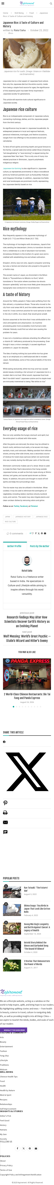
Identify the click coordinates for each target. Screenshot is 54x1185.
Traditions (4, 1065)
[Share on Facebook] (35, 533)
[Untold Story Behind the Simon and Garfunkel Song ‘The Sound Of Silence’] (12, 947)
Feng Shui (4, 1056)
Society (3, 1139)
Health (3, 1086)
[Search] (51, 4)
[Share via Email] (45, 533)
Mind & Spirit (5, 1095)
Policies (5, 1156)
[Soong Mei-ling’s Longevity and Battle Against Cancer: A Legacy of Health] (12, 929)
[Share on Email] (5, 824)
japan (7, 517)
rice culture (10, 522)
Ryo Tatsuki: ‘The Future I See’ (36, 889)
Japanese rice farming (12, 168)
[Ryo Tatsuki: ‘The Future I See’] (12, 892)
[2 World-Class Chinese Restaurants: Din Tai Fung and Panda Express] (27, 674)
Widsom (3, 1069)
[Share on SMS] (5, 833)
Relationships (6, 1104)
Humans (3, 1130)
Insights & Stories (11, 1111)
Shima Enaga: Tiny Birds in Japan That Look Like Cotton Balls (37, 908)
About (3, 1161)
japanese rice (42, 517)
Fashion (3, 1051)
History (3, 1125)
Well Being (19, 13)
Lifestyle (4, 1060)
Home (5, 13)
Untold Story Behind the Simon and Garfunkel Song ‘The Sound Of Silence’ (36, 945)
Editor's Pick (5, 1116)
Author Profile (14, 546)
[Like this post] (33, 533)
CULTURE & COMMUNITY (13, 1032)
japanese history (23, 517)
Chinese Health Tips (9, 1077)
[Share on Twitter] (39, 533)
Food (31, 13)
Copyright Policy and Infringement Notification (20, 1175)
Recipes (3, 1100)
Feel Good (4, 1120)
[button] (5, 682)
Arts (2, 1037)
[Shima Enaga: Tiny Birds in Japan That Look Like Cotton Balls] (12, 910)
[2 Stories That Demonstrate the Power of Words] (12, 965)
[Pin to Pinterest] (42, 533)
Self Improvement (8, 1109)
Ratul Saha (20, 30)
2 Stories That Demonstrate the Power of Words (37, 963)
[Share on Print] (5, 814)
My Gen (3, 1134)
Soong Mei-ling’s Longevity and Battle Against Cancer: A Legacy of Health (37, 927)
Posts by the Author (39, 546)
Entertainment (6, 1046)
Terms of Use (6, 1170)
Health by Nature (7, 1090)
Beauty (3, 1042)
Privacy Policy (6, 1165)
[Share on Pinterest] (5, 804)
